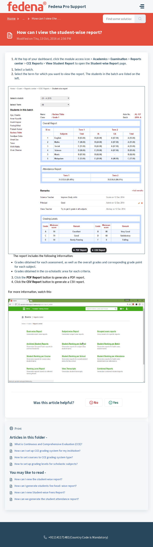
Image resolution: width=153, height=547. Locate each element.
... (24, 18)
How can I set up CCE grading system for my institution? (47, 450)
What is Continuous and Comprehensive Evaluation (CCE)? (48, 444)
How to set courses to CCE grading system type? (44, 457)
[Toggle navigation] (142, 6)
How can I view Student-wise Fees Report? (40, 492)
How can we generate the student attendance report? (47, 499)
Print (18, 428)
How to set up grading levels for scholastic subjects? (46, 464)
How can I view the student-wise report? (38, 479)
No (96, 402)
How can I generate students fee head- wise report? (46, 486)
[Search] (140, 18)
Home (11, 18)
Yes (115, 402)
